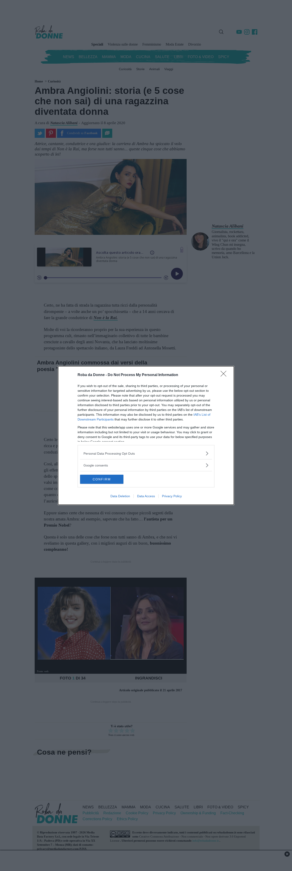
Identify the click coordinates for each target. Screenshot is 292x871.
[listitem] (146, 453)
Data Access (146, 496)
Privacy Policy (172, 496)
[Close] (225, 375)
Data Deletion (120, 496)
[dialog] (146, 435)
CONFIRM (102, 479)
